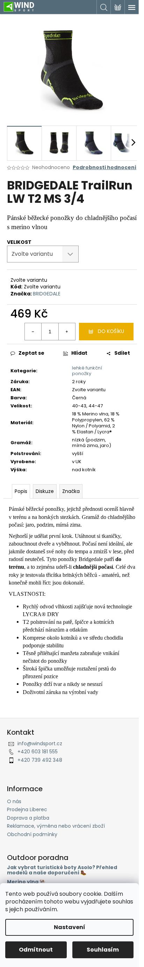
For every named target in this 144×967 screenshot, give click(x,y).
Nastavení (69, 927)
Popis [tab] (21, 491)
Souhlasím (103, 950)
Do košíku (111, 331)
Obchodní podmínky (32, 834)
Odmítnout (36, 950)
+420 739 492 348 (39, 759)
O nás (14, 801)
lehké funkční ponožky (87, 371)
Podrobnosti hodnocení (104, 167)
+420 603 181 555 (37, 751)
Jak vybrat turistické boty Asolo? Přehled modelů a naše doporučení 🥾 (62, 870)
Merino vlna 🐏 (26, 882)
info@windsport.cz (39, 743)
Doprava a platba (28, 817)
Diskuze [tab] (45, 491)
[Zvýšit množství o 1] (66, 331)
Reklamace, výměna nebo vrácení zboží (56, 825)
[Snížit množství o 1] (33, 331)
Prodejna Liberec (27, 809)
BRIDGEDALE (46, 293)
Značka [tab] (71, 491)
